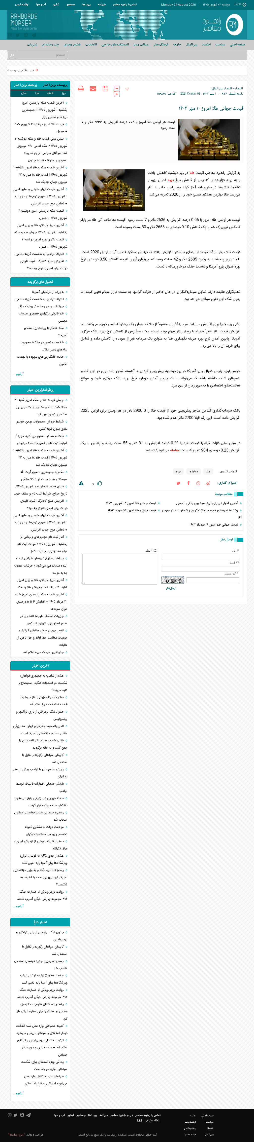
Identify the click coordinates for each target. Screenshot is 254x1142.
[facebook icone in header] (188, 483)
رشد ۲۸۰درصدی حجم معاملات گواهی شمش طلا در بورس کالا (202, 514)
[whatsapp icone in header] (198, 483)
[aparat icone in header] (25, 36)
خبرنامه (102, 4)
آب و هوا (41, 4)
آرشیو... (18, 374)
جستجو (71, 4)
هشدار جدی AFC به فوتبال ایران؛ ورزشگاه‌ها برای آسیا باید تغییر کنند (43, 859)
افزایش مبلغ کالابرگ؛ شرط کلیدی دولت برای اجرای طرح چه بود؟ (43, 265)
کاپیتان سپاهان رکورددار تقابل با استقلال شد (44, 758)
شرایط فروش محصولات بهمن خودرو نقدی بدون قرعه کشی (41, 425)
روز (64, 93)
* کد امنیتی (231, 573)
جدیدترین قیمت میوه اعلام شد (44, 652)
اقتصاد (239, 88)
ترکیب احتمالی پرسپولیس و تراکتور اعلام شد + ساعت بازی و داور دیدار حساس (42, 1048)
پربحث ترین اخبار (25, 85)
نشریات (32, 44)
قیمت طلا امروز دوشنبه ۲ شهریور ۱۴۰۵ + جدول (40, 128)
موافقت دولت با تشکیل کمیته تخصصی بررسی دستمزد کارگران (46, 830)
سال (24, 93)
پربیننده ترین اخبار (55, 85)
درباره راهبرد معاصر (122, 1115)
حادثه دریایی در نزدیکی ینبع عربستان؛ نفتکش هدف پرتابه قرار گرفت (40, 802)
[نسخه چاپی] (81, 89)
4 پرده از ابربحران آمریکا (48, 292)
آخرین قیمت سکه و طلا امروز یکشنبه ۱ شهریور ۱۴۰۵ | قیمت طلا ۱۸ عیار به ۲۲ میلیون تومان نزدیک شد (40, 175)
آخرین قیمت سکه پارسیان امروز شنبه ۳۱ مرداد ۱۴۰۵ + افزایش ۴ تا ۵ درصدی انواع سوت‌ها (41, 602)
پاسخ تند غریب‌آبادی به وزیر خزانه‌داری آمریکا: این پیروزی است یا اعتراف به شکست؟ (40, 877)
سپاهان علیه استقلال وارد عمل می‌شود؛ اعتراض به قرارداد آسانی (45, 1080)
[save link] (105, 89)
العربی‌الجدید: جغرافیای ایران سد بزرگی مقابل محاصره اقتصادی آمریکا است (40, 729)
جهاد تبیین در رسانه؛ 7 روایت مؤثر (41, 306)
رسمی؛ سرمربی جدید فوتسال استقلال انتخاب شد (40, 816)
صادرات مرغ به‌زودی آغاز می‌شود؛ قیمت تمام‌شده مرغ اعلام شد (43, 701)
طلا (191, 173)
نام (233, 550)
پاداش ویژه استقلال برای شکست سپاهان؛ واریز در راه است (44, 1065)
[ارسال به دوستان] (93, 88)
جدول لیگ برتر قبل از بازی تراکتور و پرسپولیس (41, 715)
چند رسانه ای (50, 44)
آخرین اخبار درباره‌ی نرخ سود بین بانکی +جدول (207, 503)
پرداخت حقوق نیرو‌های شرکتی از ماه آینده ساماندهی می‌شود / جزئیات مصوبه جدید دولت (40, 566)
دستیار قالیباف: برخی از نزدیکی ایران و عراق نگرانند (40, 845)
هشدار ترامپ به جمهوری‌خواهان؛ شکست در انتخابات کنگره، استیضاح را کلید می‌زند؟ (42, 683)
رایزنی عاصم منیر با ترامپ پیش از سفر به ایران (40, 773)
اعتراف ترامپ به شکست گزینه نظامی (40, 254)
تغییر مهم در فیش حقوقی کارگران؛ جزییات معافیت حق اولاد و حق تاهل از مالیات (42, 638)
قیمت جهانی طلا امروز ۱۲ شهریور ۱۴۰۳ (131, 503)
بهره (171, 180)
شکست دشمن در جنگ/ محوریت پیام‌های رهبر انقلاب (43, 346)
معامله (175, 450)
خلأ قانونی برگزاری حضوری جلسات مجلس (43, 317)
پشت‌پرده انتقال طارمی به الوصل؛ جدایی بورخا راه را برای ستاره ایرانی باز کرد (42, 1012)
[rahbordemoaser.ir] (222, 24)
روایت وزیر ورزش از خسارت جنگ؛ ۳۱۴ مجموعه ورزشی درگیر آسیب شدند (42, 895)
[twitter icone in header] (18, 36)
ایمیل (231, 563)
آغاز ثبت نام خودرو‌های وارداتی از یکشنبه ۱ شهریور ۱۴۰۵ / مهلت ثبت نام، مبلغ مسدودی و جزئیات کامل (41, 544)
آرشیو (56, 4)
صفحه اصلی (237, 44)
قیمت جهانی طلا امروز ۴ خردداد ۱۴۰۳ (214, 525)
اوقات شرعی (22, 4)
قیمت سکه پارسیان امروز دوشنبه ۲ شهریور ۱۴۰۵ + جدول (42, 214)
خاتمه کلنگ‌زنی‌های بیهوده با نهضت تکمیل (42, 360)
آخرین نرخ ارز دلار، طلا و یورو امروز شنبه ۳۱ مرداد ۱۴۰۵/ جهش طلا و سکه (42, 583)
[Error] (81, 484)
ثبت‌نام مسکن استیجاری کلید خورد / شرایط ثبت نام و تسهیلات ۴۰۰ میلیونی (41, 439)
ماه (37, 93)
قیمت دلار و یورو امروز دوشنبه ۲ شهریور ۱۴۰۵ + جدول (44, 243)
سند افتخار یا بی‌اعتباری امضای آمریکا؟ (45, 331)
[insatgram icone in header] (10, 36)
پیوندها (86, 4)
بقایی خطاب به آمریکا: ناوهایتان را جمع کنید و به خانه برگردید (43, 744)
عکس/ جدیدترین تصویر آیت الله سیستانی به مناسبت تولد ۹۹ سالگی (43, 475)
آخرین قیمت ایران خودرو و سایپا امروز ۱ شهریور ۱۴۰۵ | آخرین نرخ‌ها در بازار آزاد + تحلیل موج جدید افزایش (40, 196)
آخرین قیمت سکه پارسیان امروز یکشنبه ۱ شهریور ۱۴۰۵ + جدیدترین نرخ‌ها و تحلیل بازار (44, 110)
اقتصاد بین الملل (222, 88)
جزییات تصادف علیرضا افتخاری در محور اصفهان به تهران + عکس (43, 619)
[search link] (12, 55)
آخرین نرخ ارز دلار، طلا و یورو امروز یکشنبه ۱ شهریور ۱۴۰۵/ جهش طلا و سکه (40, 229)
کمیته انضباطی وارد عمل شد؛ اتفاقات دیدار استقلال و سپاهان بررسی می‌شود (41, 1029)
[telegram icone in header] (34, 36)
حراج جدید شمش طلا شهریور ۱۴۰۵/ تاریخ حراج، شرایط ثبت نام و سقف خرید (40, 490)
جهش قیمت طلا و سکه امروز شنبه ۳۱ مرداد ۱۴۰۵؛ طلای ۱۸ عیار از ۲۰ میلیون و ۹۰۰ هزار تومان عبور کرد (40, 407)
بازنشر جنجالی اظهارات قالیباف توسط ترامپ (41, 787)
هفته (50, 93)
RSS (139, 1120)
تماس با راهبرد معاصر (125, 4)
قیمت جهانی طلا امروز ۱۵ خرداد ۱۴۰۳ (132, 510)
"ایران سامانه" (16, 1134)
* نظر (149, 550)
